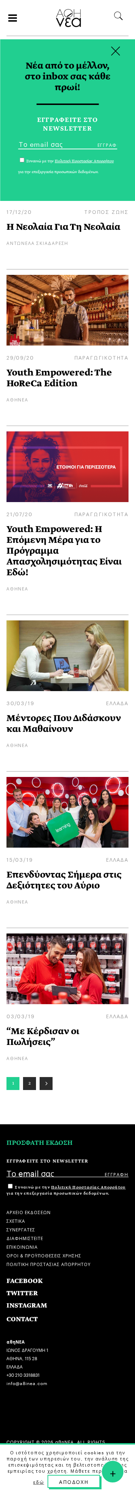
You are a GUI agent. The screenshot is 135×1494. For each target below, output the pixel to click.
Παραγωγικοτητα (101, 357)
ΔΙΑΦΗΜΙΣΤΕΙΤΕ (24, 1237)
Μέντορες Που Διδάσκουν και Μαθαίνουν (63, 723)
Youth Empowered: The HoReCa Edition (59, 378)
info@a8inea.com (27, 1382)
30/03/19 (20, 703)
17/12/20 (19, 211)
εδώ (38, 1481)
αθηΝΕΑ (17, 399)
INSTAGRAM (26, 1305)
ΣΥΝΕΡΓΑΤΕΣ (20, 1229)
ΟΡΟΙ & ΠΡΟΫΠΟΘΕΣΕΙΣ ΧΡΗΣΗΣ (43, 1255)
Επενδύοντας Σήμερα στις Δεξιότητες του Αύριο (64, 880)
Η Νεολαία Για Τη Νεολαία (63, 226)
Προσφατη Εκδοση (39, 1142)
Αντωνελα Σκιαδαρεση (37, 242)
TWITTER (22, 1293)
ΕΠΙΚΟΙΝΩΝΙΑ (22, 1246)
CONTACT (22, 1319)
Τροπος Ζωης (106, 211)
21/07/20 (19, 514)
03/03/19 (20, 1016)
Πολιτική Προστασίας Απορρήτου (88, 1187)
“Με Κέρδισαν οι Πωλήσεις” (42, 1036)
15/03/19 (19, 859)
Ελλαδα (117, 703)
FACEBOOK (24, 1281)
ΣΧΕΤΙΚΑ (15, 1220)
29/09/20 (20, 357)
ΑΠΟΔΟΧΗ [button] (74, 1481)
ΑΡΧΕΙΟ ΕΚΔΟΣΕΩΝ (28, 1211)
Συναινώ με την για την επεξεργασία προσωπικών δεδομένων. (66, 1190)
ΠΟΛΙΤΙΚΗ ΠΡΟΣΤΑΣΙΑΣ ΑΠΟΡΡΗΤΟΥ (48, 1263)
